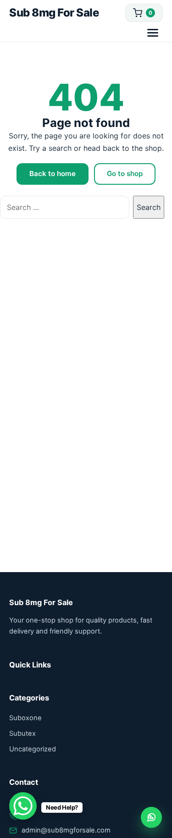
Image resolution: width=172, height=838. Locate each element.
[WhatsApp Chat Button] (23, 806)
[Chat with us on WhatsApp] (151, 817)
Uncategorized (32, 749)
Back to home (52, 173)
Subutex (22, 733)
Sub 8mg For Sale (54, 12)
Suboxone (25, 718)
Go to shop (125, 173)
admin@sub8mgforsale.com (66, 830)
